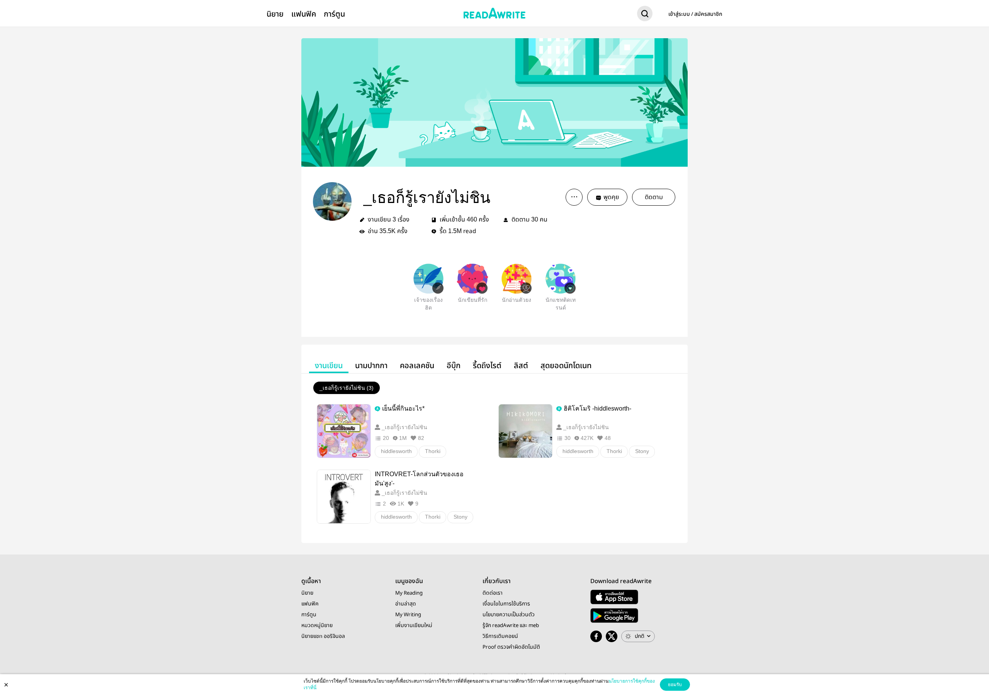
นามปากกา (371, 366)
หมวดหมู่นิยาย (317, 625)
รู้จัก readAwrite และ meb (511, 625)
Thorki (432, 451)
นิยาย (275, 14)
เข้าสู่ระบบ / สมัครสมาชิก (695, 14)
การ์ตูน (334, 14)
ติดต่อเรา (493, 593)
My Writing (408, 614)
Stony (642, 451)
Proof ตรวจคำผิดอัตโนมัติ (511, 647)
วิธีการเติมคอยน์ (500, 636)
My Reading (409, 593)
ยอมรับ (675, 684)
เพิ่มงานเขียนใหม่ (413, 625)
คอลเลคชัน (417, 366)
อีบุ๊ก (454, 366)
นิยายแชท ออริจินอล (323, 636)
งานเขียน (329, 366)
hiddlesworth (396, 451)
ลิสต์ (521, 366)
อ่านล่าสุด (405, 604)
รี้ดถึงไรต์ (487, 366)
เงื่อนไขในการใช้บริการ (506, 604)
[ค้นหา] (645, 15)
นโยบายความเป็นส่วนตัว (509, 614)
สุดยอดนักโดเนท (565, 366)
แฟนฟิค (303, 14)
